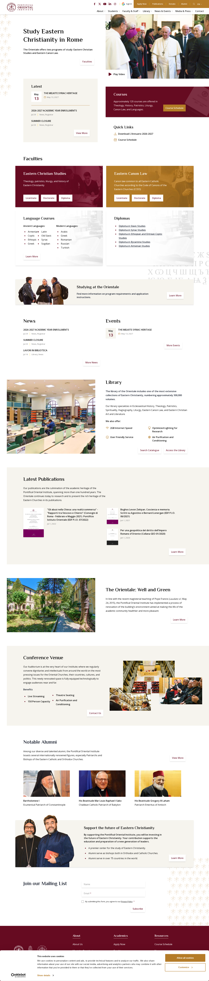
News (42, 114)
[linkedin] (109, 4)
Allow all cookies (185, 958)
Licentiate (31, 198)
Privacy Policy (127, 901)
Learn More (32, 256)
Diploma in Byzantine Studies (134, 242)
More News (91, 362)
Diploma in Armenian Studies (134, 245)
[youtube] (104, 4)
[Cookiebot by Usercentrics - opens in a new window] (18, 975)
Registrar (49, 114)
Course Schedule (174, 108)
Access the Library (175, 450)
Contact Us (95, 713)
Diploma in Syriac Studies (132, 230)
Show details (43, 975)
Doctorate (48, 198)
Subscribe (138, 908)
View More (81, 133)
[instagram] (115, 4)
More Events (173, 345)
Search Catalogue (149, 450)
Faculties (87, 61)
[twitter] (99, 4)
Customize (183, 967)
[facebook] (94, 4)
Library (35, 354)
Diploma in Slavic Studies (132, 226)
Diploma (65, 198)
